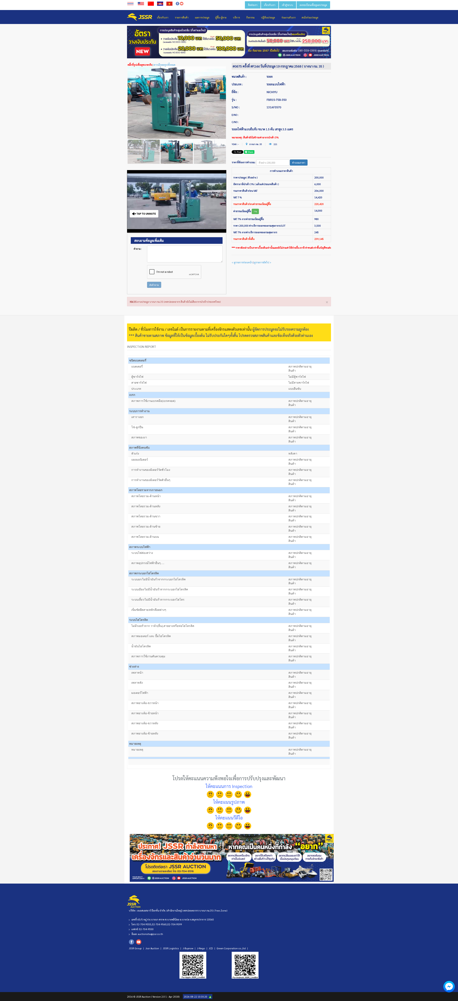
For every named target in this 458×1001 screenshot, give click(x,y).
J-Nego (201, 948)
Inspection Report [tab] (141, 346)
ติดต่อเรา (252, 4)
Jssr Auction (152, 948)
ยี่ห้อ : (235, 92)
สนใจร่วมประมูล (310, 17)
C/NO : (235, 122)
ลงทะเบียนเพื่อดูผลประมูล (313, 4)
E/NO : (235, 114)
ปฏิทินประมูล (268, 17)
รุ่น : (234, 99)
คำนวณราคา (298, 162)
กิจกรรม (250, 17)
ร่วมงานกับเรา (288, 17)
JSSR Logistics (171, 948)
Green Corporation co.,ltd (231, 948)
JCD (211, 948)
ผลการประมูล (202, 17)
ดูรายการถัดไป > (262, 262)
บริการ (236, 17)
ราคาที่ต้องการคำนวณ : (244, 162)
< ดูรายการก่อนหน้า (242, 262)
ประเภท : (237, 84)
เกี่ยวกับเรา (269, 4)
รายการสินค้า (182, 17)
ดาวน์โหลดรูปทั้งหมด (164, 64)
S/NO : (236, 107)
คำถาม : (138, 248)
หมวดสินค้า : (239, 76)
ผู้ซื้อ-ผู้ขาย (220, 17)
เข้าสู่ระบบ (287, 4)
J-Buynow (188, 948)
